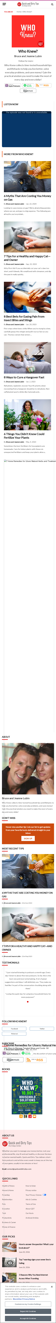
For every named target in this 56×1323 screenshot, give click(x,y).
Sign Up (28, 838)
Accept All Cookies (28, 1318)
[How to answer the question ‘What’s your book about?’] (9, 1247)
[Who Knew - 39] (35, 1117)
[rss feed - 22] (43, 85)
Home (19, 12)
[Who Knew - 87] (21, 1117)
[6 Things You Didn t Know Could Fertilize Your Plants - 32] (27, 429)
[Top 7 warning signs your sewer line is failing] (9, 1262)
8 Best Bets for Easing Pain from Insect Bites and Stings (24, 318)
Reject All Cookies (28, 1311)
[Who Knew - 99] (26, 1117)
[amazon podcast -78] (28, 91)
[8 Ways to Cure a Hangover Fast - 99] (27, 373)
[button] (14, 1029)
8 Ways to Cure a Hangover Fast (24, 377)
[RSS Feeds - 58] (36, 1060)
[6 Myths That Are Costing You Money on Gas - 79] (27, 191)
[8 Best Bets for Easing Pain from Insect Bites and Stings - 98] (27, 312)
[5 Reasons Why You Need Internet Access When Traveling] (9, 1278)
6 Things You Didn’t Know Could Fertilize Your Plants (24, 435)
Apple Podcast (12, 85)
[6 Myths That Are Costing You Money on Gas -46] (28, 888)
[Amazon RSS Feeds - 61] (13, 1060)
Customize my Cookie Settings (28, 1304)
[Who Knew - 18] (30, 1117)
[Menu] (4, 6)
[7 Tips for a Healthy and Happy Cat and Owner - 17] (28, 941)
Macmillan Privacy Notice (24, 1299)
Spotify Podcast (28, 85)
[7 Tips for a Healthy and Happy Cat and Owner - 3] (27, 252)
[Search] (52, 4)
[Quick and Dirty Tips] (28, 4)
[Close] (52, 1287)
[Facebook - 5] (35, 61)
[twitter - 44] (37, 61)
